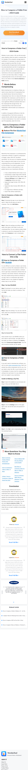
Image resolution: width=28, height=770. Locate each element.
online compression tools (14, 365)
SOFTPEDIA (14, 593)
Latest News (4, 764)
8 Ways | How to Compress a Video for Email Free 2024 (7, 478)
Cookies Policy (5, 767)
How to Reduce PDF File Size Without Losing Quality (20, 460)
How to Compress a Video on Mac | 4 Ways (7, 469)
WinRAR (8, 262)
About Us (3, 762)
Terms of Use (4, 766)
